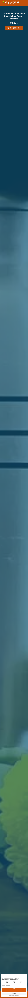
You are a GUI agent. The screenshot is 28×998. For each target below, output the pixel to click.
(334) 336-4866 (15, 28)
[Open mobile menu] (25, 2)
